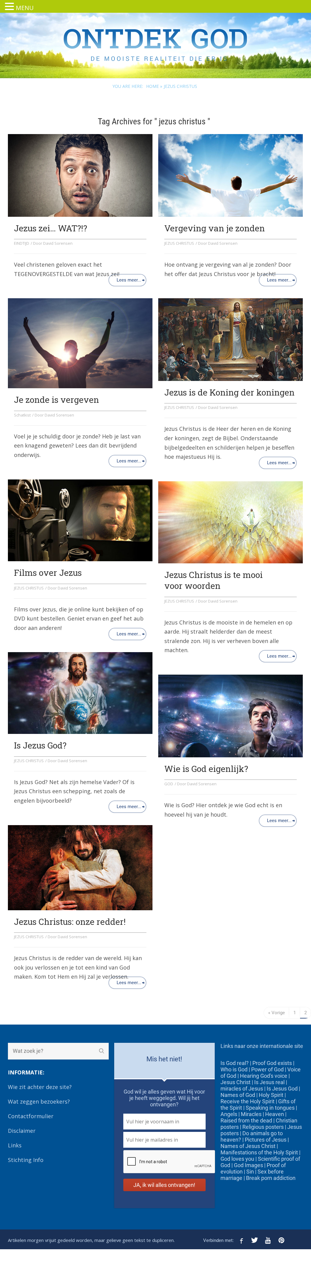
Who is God (234, 1069)
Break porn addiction (271, 1178)
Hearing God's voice (263, 1076)
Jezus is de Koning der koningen (229, 392)
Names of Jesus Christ (247, 1146)
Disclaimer (22, 1130)
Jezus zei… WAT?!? (50, 228)
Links (15, 1145)
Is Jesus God (282, 1088)
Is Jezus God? (40, 745)
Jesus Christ (235, 1082)
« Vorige (276, 1012)
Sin (250, 1171)
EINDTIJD (21, 243)
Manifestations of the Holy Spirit (259, 1152)
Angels (228, 1114)
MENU (25, 8)
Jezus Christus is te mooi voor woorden (213, 580)
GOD (168, 784)
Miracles (251, 1114)
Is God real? (234, 1063)
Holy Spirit (271, 1095)
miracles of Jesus (241, 1088)
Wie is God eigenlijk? (206, 768)
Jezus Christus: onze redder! (70, 921)
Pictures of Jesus (265, 1139)
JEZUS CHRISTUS (179, 243)
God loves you (237, 1159)
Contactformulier (30, 1116)
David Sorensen (58, 243)
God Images (248, 1165)
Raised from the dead (246, 1120)
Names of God (237, 1095)
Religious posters (263, 1127)
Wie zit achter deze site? (40, 1087)
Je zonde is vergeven (56, 399)
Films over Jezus (48, 572)
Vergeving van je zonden (214, 228)
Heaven (274, 1114)
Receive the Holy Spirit (247, 1101)
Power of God (267, 1069)
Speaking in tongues (270, 1108)
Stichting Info (25, 1159)
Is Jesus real (269, 1082)
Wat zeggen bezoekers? (39, 1101)
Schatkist (22, 415)
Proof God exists (272, 1063)
